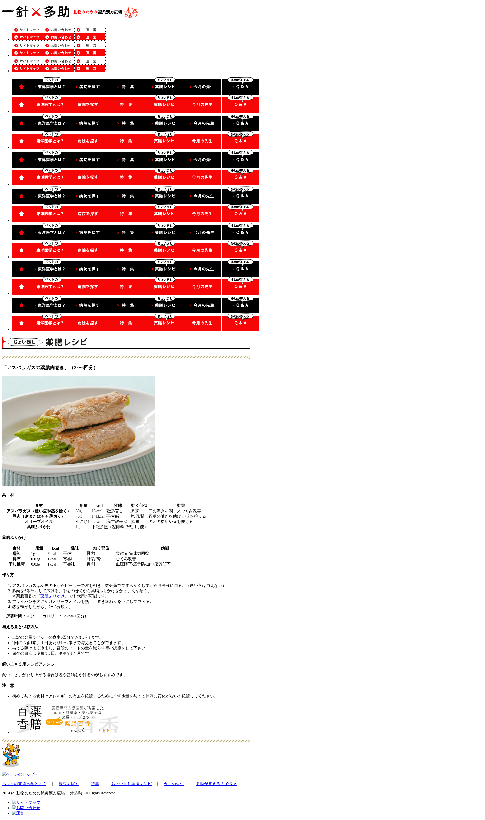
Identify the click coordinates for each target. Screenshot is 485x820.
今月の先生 (174, 784)
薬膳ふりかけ (52, 596)
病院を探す (69, 784)
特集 (95, 784)
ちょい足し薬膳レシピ (131, 784)
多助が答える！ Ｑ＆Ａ (216, 784)
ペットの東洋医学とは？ (24, 784)
